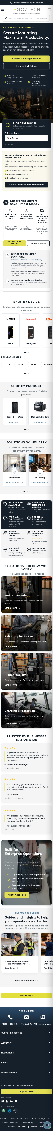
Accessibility (28, 1123)
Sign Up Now (26, 1091)
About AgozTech (17, 895)
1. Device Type (12, 133)
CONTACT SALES (38, 243)
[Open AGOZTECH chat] (47, 1125)
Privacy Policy (43, 1119)
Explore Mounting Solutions (26, 58)
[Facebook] (7, 1101)
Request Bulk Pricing (26, 66)
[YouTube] (16, 1101)
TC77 (20, 364)
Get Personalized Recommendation (26, 184)
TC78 (7, 364)
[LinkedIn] (11, 1101)
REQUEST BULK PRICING (15, 243)
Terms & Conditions (9, 1123)
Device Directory (38, 1127)
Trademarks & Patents (16, 1127)
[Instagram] (2, 1101)
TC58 (33, 364)
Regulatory (43, 1123)
